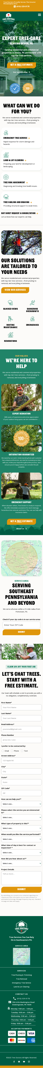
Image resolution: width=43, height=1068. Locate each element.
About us (20, 528)
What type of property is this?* (15, 823)
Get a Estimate (21, 65)
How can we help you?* (11, 799)
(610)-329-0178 (22, 6)
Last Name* (6, 713)
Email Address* (7, 724)
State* (4, 777)
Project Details (7, 869)
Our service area (20, 72)
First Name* (6, 702)
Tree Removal (21, 979)
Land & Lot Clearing (21, 987)
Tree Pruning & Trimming (21, 975)
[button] (39, 15)
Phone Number (7, 735)
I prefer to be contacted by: (13, 746)
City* (3, 766)
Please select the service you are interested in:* (20, 811)
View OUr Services (15, 290)
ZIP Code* (5, 788)
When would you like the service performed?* (21, 834)
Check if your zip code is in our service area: (21, 619)
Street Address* (8, 755)
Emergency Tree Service (21, 983)
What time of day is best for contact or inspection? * (18, 846)
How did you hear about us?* (13, 858)
